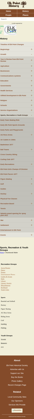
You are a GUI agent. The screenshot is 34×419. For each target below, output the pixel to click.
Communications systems (16, 75)
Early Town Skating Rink (9, 120)
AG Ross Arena (16, 134)
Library (3, 281)
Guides (3, 189)
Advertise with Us (17, 369)
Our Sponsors (17, 401)
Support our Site (17, 373)
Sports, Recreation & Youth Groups (16, 115)
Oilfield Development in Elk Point (16, 95)
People (8, 15)
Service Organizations (16, 110)
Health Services (16, 90)
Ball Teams (16, 149)
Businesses (16, 70)
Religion (16, 100)
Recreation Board (16, 203)
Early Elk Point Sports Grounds (12, 125)
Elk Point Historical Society (17, 365)
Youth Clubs (5, 290)
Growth (16, 54)
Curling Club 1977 (7, 159)
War (16, 220)
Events (16, 234)
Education (16, 80)
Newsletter (17, 410)
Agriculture (16, 66)
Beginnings (16, 49)
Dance (3, 270)
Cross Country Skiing (8, 154)
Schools (16, 105)
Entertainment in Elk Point (10, 230)
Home (8, 11)
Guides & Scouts (6, 277)
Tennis (3, 208)
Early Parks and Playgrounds (11, 130)
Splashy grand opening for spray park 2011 (13, 214)
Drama (3, 272)
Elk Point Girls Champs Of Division (14, 169)
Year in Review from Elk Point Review (16, 60)
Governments (16, 85)
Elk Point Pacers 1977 (8, 174)
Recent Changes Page (17, 385)
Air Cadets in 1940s (8, 140)
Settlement (16, 225)
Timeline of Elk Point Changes (12, 44)
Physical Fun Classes (8, 199)
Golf (16, 183)
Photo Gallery (17, 381)
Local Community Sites (17, 397)
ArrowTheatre (5, 268)
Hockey (16, 193)
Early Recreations (16, 164)
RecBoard (4, 288)
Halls (2, 279)
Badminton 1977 (6, 145)
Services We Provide (17, 405)
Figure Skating (16, 179)
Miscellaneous (5, 285)
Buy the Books (17, 377)
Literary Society (6, 283)
